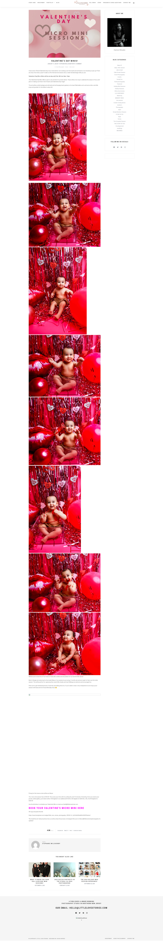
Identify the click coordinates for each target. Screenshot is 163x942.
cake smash (119, 70)
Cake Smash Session (119, 72)
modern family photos (119, 102)
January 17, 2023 (52, 63)
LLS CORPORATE (119, 93)
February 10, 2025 (65, 885)
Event (99, 2)
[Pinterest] (121, 147)
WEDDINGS (119, 130)
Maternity (119, 95)
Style (119, 116)
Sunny (119, 119)
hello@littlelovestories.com (88, 908)
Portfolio (50, 2)
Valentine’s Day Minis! (64, 61)
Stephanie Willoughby (65, 63)
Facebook (60, 830)
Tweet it (66, 830)
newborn (119, 105)
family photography (119, 81)
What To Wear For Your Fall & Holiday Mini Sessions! (39, 881)
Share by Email (77, 830)
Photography (119, 107)
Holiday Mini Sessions (119, 86)
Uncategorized (120, 126)
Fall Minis (92, 2)
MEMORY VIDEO (119, 98)
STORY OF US (119, 114)
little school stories (120, 91)
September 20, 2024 (89, 883)
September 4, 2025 (40, 885)
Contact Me (127, 2)
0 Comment (78, 63)
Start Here (32, 2)
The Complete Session (120, 121)
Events (66, 67)
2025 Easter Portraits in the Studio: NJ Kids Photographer (64, 881)
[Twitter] (118, 147)
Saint (119, 109)
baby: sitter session (119, 67)
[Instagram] (125, 147)
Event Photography (60, 67)
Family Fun (119, 79)
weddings (119, 128)
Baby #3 (119, 65)
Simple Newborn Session (119, 112)
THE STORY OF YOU (119, 123)
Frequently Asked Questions (112, 2)
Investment (41, 2)
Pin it (71, 830)
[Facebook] (114, 147)
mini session (71, 67)
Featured (119, 84)
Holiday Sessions (119, 88)
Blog (57, 2)
